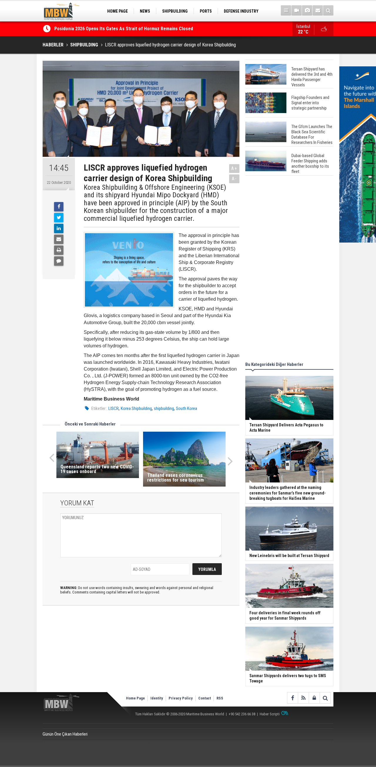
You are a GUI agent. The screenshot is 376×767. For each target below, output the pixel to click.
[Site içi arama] (328, 10)
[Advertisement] (289, 269)
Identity (156, 698)
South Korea (186, 408)
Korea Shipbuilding (136, 408)
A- (234, 178)
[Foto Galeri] (307, 10)
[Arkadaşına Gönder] (58, 239)
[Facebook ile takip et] (292, 698)
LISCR (113, 408)
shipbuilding (164, 408)
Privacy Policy (181, 698)
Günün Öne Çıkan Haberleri (65, 734)
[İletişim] (318, 10)
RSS (219, 698)
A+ (234, 168)
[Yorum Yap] (58, 261)
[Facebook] (58, 206)
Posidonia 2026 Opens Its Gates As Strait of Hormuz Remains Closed (124, 28)
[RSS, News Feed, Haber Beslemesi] (303, 698)
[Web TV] (296, 10)
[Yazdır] (58, 250)
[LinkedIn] (58, 228)
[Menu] (286, 10)
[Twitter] (58, 217)
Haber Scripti (270, 714)
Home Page (135, 698)
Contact (204, 698)
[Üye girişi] (314, 698)
